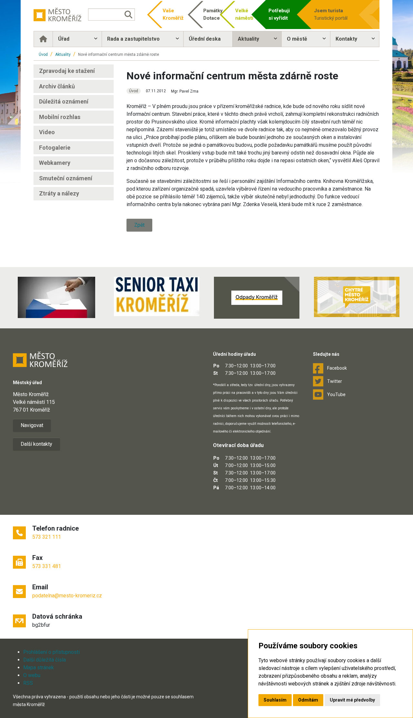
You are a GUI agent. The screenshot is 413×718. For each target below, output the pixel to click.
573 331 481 (46, 566)
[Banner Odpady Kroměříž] (256, 298)
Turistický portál (331, 14)
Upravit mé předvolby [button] (352, 700)
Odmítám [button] (308, 700)
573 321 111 (46, 537)
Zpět (139, 225)
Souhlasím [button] (275, 700)
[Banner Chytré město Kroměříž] (356, 297)
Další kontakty (36, 444)
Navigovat (32, 425)
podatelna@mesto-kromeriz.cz (67, 596)
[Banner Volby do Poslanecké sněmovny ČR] (56, 297)
